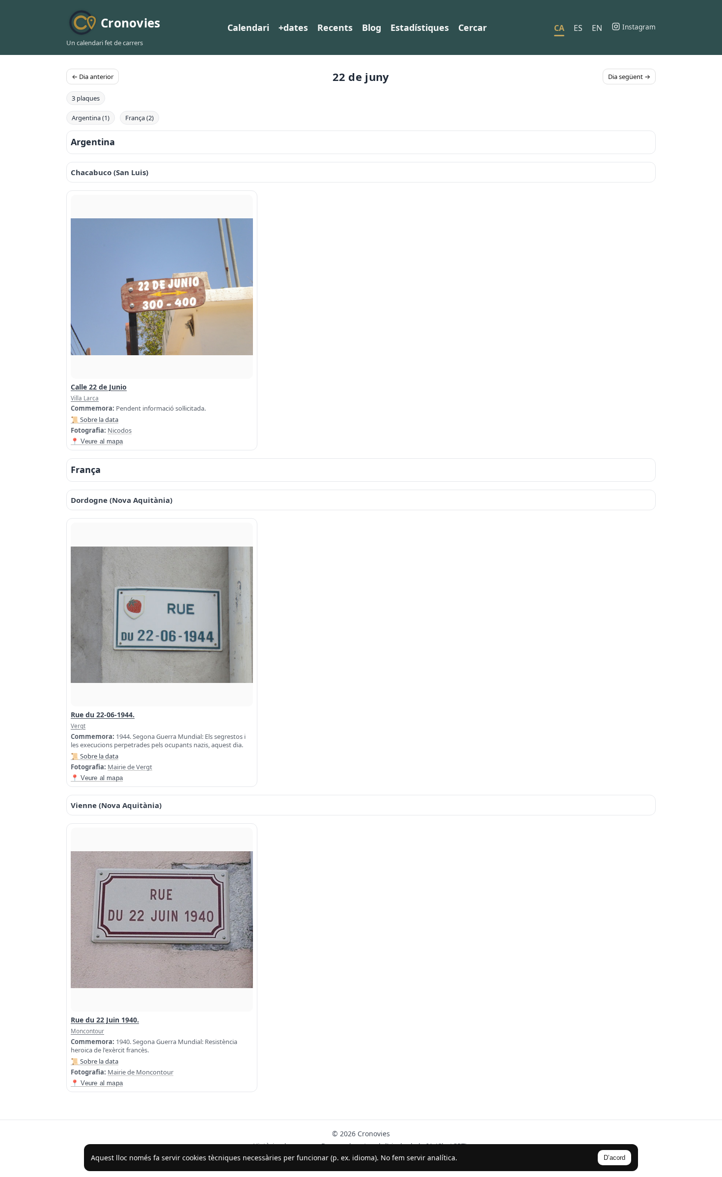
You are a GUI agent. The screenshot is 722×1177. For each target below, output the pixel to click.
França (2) (139, 117)
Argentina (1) (91, 117)
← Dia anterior (92, 76)
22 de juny (361, 76)
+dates (293, 27)
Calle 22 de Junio (99, 387)
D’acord (614, 1157)
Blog (371, 27)
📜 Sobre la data (94, 419)
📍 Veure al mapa (97, 441)
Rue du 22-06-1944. (103, 714)
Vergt (78, 726)
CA (559, 28)
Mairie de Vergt (130, 766)
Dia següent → (629, 76)
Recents (335, 27)
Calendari (248, 27)
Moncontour (87, 1031)
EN (597, 28)
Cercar (472, 27)
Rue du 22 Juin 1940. (105, 1019)
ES (578, 28)
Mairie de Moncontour (140, 1072)
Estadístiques (419, 27)
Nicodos (120, 430)
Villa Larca (85, 398)
